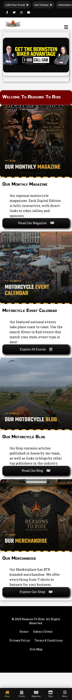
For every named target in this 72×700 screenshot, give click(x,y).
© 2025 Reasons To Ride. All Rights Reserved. (36, 621)
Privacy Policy (19, 640)
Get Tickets (41, 5)
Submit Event (43, 631)
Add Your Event (15, 5)
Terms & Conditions (49, 640)
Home (24, 631)
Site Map (36, 649)
